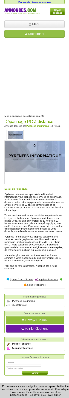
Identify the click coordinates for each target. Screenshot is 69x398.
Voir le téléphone (36, 328)
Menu (35, 24)
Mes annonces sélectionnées (22, 115)
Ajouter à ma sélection (21, 279)
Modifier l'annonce (21, 344)
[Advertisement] (34, 74)
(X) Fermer (54, 394)
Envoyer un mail (36, 320)
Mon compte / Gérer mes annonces (34, 2)
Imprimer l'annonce (48, 279)
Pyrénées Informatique (37, 126)
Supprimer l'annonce (22, 348)
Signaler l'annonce (36, 285)
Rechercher (35, 34)
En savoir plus (38, 394)
